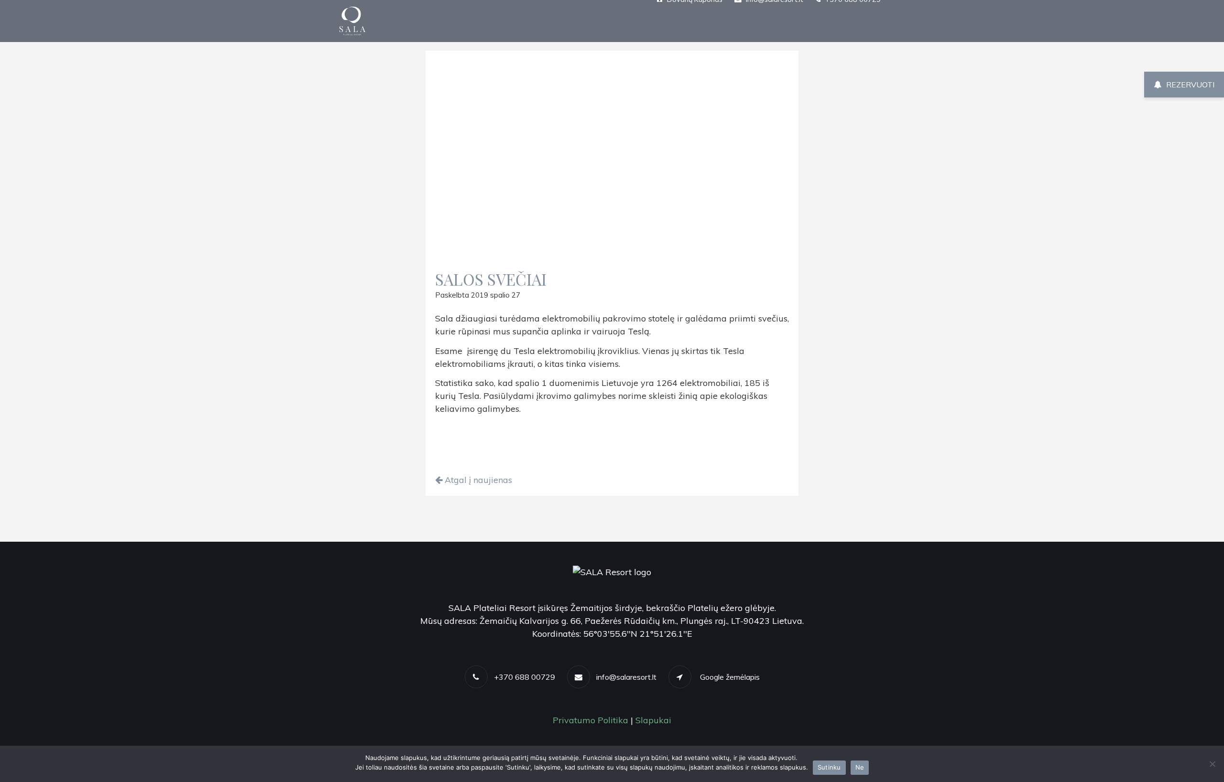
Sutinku (829, 767)
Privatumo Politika (590, 720)
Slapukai (653, 720)
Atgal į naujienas (477, 479)
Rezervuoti (1190, 84)
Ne (859, 767)
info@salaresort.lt (626, 677)
